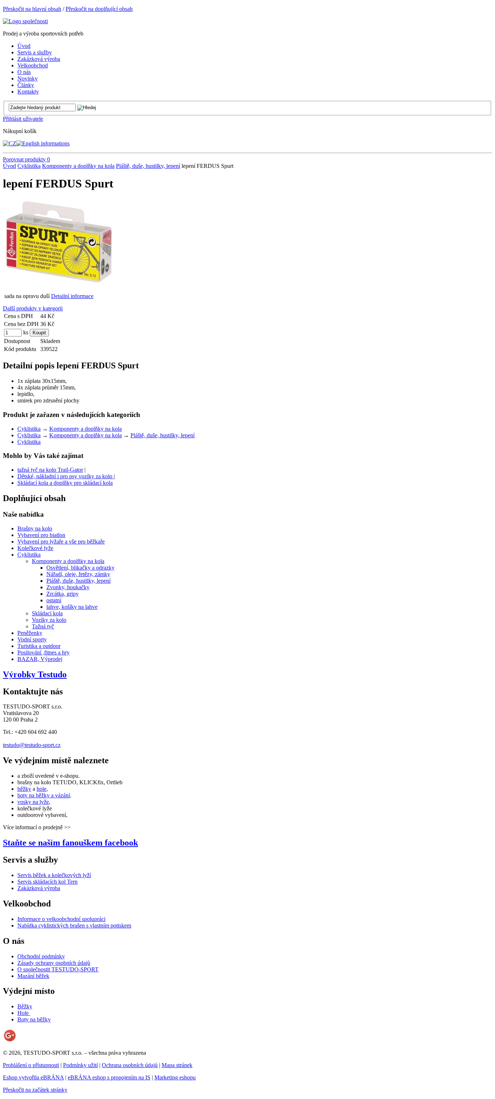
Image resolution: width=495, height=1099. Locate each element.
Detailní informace (72, 296)
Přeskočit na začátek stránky (35, 1090)
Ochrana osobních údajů (130, 1065)
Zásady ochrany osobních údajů (53, 963)
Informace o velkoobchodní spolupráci (61, 919)
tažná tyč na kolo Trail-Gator (50, 470)
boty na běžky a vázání (43, 795)
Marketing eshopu (175, 1077)
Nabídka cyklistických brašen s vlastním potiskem (74, 925)
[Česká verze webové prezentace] (9, 143)
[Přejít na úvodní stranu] (25, 21)
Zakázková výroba (38, 888)
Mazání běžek (33, 976)
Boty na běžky (34, 1019)
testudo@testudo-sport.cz (32, 745)
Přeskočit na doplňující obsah (99, 9)
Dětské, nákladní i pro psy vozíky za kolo (65, 476)
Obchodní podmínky (41, 956)
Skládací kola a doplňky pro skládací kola (65, 483)
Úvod (9, 166)
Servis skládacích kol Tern (47, 882)
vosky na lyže (33, 802)
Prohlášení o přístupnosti (31, 1065)
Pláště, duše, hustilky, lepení (148, 166)
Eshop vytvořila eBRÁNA (33, 1077)
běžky (24, 789)
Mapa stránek (177, 1065)
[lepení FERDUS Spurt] (59, 284)
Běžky (24, 1006)
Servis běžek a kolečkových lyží (54, 875)
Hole (23, 1013)
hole (41, 789)
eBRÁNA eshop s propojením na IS (109, 1077)
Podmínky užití (80, 1065)
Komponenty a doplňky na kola (78, 166)
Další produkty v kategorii (33, 308)
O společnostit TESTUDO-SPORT (58, 969)
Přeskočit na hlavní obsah (32, 9)
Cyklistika (29, 166)
